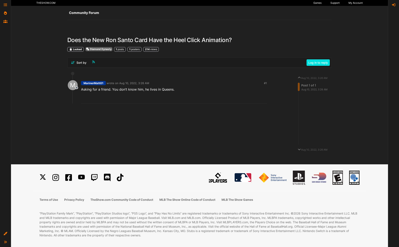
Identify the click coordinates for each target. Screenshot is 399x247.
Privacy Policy (74, 199)
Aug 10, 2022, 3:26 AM (134, 83)
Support (335, 2)
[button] (5, 233)
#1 (265, 83)
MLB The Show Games (237, 199)
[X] (42, 177)
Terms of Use (48, 199)
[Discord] (107, 177)
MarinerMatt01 (93, 83)
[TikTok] (120, 177)
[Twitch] (94, 177)
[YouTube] (81, 177)
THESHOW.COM (45, 2)
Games (317, 2)
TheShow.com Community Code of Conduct (121, 199)
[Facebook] (68, 177)
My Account (356, 2)
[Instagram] (55, 177)
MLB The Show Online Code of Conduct (187, 199)
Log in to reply (318, 62)
